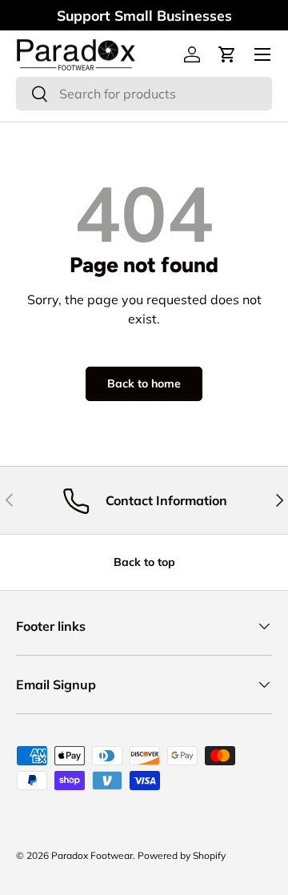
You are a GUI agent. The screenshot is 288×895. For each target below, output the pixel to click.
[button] (227, 54)
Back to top (144, 562)
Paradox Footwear (92, 855)
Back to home (144, 383)
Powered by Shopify (182, 855)
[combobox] (144, 93)
